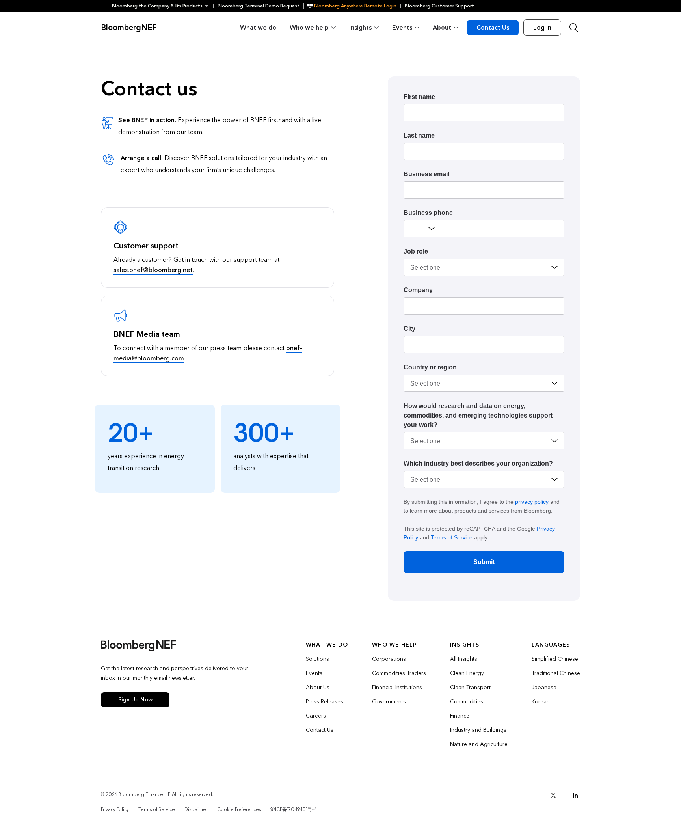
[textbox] (502, 228)
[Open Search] (573, 27)
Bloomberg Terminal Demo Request (259, 6)
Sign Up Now (135, 699)
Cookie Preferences (239, 809)
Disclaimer (196, 809)
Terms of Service (452, 537)
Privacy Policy (115, 809)
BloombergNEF (129, 27)
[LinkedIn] (575, 795)
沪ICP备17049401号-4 (293, 809)
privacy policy (532, 502)
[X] (553, 795)
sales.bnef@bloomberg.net (153, 270)
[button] (162, 6)
